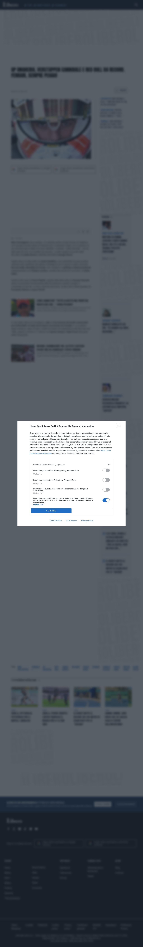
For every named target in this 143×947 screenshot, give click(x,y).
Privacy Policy (87, 521)
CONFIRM (51, 511)
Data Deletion (56, 521)
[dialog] (71, 473)
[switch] (106, 470)
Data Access (71, 521)
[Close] (119, 426)
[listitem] (71, 464)
